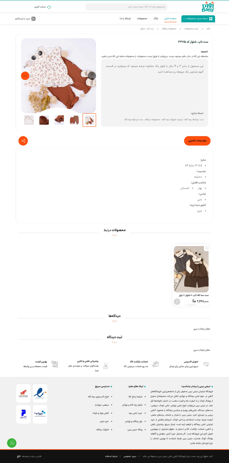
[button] (92, 76)
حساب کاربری (40, 7)
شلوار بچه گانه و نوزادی (132, 405)
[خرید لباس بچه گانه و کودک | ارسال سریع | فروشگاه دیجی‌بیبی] (208, 7)
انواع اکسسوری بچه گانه (98, 396)
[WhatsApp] (11, 443)
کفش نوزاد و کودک (100, 413)
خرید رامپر (104, 421)
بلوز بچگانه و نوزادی (133, 421)
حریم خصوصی (129, 456)
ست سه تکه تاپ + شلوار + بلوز (194, 295)
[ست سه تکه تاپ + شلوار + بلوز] (191, 269)
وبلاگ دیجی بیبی (134, 429)
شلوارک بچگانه (102, 429)
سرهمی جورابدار (102, 405)
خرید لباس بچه (135, 413)
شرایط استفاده (111, 456)
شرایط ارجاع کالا (135, 396)
